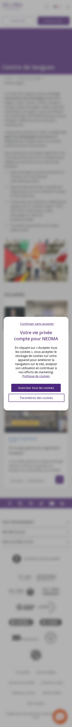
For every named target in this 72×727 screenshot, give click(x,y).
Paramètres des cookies (36, 398)
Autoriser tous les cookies (36, 388)
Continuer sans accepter (37, 324)
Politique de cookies (36, 376)
